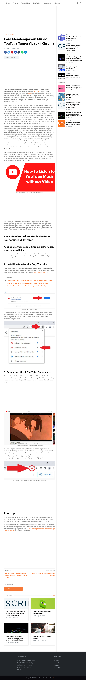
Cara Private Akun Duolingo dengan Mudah (42, 612)
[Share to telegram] (25, 52)
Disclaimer (57, 665)
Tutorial (68, 35)
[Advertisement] (29, 20)
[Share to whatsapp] (22, 52)
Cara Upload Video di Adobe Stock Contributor (73, 76)
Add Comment (14, 589)
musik (30, 94)
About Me (56, 660)
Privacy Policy (57, 668)
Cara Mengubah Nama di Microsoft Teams (73, 37)
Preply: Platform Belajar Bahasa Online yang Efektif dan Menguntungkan (74, 87)
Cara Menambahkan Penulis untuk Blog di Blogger (72, 95)
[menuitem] (7, 3)
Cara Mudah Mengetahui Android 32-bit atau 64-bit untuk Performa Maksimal (15, 638)
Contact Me (57, 663)
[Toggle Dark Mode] (77, 3)
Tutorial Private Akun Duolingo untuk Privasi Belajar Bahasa (27, 283)
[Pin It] (12, 52)
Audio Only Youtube (40, 272)
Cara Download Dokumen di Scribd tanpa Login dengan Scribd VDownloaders (15, 613)
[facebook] (74, 3)
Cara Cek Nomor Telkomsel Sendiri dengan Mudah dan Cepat (27, 286)
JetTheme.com (56, 678)
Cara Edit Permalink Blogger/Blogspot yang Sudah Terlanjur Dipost (29, 280)
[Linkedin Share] (15, 52)
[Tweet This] (8, 52)
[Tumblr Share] (18, 52)
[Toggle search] (80, 3)
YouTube (36, 92)
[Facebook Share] (5, 52)
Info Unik (68, 55)
